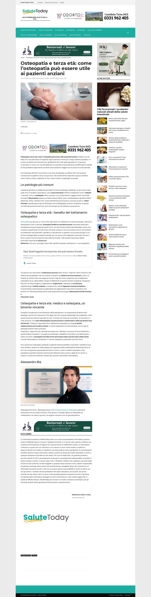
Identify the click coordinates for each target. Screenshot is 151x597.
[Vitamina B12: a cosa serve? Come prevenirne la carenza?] (102, 169)
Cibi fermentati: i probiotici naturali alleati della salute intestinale (112, 112)
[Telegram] (85, 138)
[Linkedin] (71, 138)
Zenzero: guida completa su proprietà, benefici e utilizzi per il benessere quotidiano (119, 140)
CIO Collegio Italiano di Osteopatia (64, 410)
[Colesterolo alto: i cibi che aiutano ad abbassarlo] (102, 217)
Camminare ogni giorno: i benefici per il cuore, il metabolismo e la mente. (119, 130)
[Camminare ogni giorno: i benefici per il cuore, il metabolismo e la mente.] (102, 130)
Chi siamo (127, 595)
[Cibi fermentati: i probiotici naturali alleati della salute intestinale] (113, 95)
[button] (128, 32)
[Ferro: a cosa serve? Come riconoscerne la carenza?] (102, 159)
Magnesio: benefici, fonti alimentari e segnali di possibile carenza (119, 246)
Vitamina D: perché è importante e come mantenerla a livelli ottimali (119, 198)
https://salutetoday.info (78, 497)
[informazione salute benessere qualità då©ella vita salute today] (35, 11)
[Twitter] (61, 138)
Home (22, 57)
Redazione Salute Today (81, 495)
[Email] (76, 138)
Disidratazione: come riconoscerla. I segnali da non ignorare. (118, 227)
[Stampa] (80, 138)
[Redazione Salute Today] (46, 518)
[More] (90, 138)
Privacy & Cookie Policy (116, 595)
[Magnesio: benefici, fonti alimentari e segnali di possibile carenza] (102, 246)
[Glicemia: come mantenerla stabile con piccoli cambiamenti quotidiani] (102, 208)
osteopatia (25, 222)
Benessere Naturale (25, 555)
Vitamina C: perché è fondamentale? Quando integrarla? (116, 150)
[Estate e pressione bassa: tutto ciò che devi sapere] (102, 179)
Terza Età (34, 555)
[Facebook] (57, 138)
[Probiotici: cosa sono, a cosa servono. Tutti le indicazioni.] (102, 188)
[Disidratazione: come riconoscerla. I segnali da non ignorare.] (102, 227)
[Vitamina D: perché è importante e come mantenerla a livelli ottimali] (102, 198)
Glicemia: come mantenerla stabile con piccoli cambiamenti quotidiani (119, 208)
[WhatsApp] (66, 138)
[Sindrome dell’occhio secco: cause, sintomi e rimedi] (102, 237)
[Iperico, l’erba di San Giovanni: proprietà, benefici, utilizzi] (102, 121)
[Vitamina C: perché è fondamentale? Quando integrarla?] (102, 150)
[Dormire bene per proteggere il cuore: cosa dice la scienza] (102, 256)
